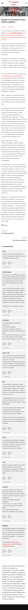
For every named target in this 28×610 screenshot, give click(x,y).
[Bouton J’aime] (4, 263)
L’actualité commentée (7, 233)
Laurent (3, 26)
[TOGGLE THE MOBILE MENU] (2, 3)
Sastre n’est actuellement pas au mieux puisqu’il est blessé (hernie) (13, 76)
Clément (5, 525)
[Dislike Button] (9, 263)
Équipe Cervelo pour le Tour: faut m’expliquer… (13, 20)
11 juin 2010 (7, 376)
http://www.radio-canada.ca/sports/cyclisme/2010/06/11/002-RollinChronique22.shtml (12, 544)
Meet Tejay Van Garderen (19, 240)
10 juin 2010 (11, 26)
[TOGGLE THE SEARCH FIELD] (26, 3)
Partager (5, 225)
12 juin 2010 (7, 520)
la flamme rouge (15, 3)
